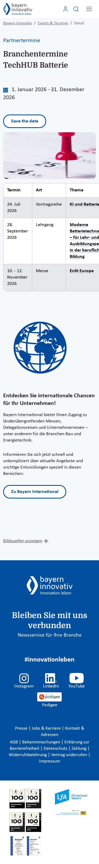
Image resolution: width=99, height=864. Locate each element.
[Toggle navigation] (89, 9)
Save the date (24, 121)
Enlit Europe (82, 271)
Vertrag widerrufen (69, 754)
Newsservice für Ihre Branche (50, 635)
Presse (22, 728)
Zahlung (79, 748)
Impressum (49, 761)
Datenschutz (56, 748)
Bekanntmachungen (41, 742)
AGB (14, 742)
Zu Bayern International (34, 491)
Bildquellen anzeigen (22, 541)
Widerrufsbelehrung (28, 754)
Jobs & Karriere (47, 728)
